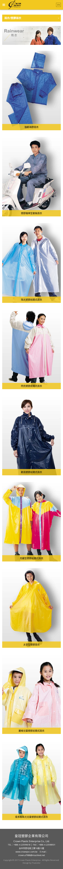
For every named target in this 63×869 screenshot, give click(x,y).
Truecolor (36, 863)
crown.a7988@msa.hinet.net (31, 855)
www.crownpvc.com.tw (26, 851)
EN (58, 4)
